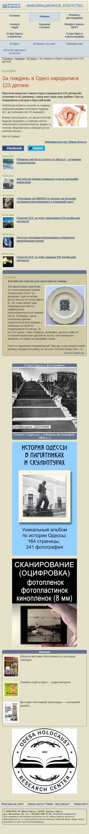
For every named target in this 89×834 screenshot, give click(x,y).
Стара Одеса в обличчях (14, 35)
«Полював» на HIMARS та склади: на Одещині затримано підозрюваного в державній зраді (46, 200)
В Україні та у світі (44, 43)
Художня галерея (44, 26)
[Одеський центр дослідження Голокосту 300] (44, 792)
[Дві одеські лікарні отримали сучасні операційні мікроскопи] (8, 183)
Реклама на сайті (13, 804)
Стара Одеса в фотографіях (74, 35)
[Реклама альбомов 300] (44, 554)
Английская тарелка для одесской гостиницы (37, 281)
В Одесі (14, 43)
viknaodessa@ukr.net (64, 814)
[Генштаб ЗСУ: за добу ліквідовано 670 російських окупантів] (8, 222)
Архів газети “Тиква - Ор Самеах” (49, 804)
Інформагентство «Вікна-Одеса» (66, 141)
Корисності (81, 804)
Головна (14, 15)
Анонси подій (14, 26)
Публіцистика (74, 43)
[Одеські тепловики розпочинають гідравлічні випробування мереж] (8, 242)
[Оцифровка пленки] (44, 646)
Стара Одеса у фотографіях (44, 365)
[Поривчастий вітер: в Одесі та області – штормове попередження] (8, 164)
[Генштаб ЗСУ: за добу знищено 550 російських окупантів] (8, 261)
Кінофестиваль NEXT (74, 26)
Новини (44, 16)
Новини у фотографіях (74, 16)
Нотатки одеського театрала (14, 52)
